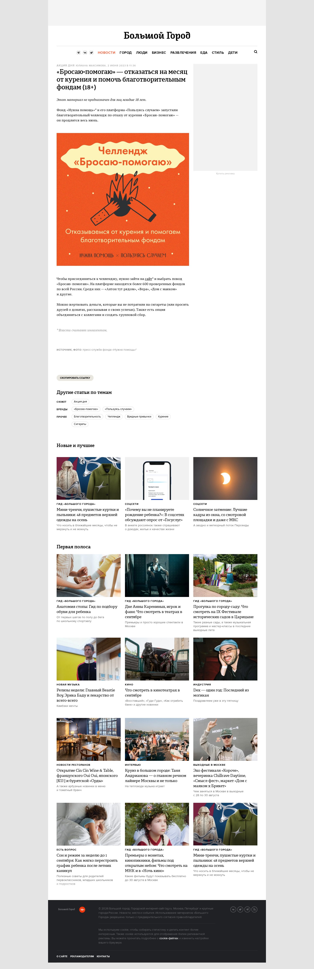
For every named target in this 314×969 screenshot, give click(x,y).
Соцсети (132, 504)
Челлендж (114, 416)
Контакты (103, 956)
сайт (148, 278)
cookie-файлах (168, 938)
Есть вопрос (66, 849)
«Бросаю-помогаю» (86, 409)
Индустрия (202, 684)
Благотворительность (87, 416)
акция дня (66, 65)
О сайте (62, 956)
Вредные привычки (139, 416)
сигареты (80, 424)
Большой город (66, 910)
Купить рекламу (225, 173)
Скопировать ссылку (75, 378)
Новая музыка (68, 684)
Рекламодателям (82, 956)
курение (163, 416)
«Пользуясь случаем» (118, 409)
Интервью (133, 765)
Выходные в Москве (209, 765)
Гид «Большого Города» (76, 504)
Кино (129, 684)
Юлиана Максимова (91, 65)
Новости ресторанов (73, 765)
